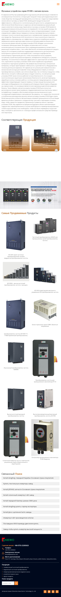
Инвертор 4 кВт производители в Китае (18, 518)
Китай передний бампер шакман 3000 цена (20, 501)
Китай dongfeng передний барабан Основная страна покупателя (28, 478)
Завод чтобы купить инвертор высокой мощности (22, 529)
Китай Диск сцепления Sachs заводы (17, 512)
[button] (56, 150)
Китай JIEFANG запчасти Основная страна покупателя (23, 489)
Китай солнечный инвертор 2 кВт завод (18, 495)
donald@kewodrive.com (11, 554)
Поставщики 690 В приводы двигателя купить (20, 524)
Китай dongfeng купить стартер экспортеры (20, 506)
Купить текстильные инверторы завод (18, 484)
